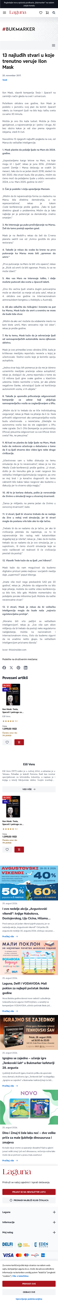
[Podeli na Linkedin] (25, 667)
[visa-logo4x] (8, 1255)
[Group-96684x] (41, 1245)
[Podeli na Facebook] (4, 667)
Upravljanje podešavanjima (29, 1299)
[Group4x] (26, 1255)
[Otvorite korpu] (47, 12)
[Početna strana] (18, 13)
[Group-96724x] (35, 1255)
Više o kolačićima (20, 1276)
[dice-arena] (24, 1245)
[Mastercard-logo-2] (19, 1255)
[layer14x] (43, 1255)
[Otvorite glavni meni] (4, 13)
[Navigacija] (29, 45)
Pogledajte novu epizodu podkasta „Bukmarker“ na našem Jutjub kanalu (29, 4)
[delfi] (7, 1245)
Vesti (4, 80)
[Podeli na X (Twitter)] (11, 667)
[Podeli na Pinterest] (18, 667)
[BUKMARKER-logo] (18, 29)
